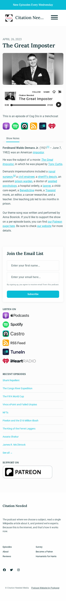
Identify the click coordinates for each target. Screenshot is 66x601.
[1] (48, 147)
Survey (39, 547)
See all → (7, 452)
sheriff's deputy (47, 177)
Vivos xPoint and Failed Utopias (20, 404)
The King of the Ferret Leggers (19, 428)
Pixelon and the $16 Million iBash (20, 420)
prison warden (23, 181)
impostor (38, 152)
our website (44, 226)
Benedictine (27, 190)
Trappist (50, 190)
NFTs (5, 412)
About (5, 551)
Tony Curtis (55, 164)
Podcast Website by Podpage (45, 588)
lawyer (47, 185)
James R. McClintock (14, 444)
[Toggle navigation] (54, 18)
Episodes (7, 547)
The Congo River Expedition (17, 388)
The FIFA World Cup (13, 396)
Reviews (7, 556)
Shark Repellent (11, 380)
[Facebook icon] (4, 570)
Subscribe (33, 294)
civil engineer (26, 177)
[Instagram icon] (18, 570)
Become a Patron (44, 551)
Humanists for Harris (46, 556)
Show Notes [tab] (12, 138)
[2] (14, 176)
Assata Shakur (11, 436)
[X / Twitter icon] (11, 570)
